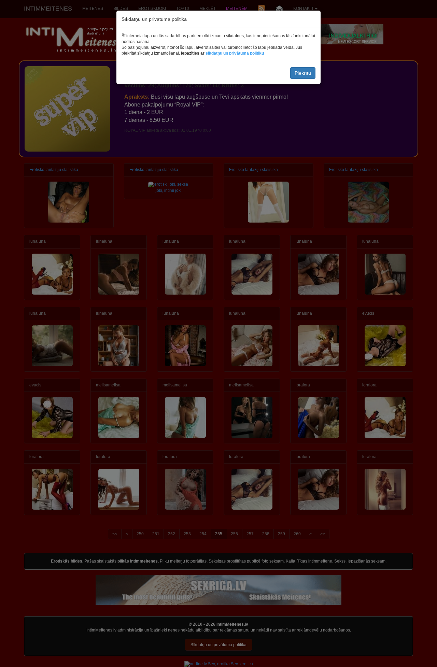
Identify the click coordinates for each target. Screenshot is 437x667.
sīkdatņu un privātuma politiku (235, 53)
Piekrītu (303, 73)
